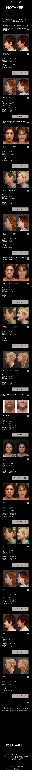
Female (11, 60)
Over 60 (11, 151)
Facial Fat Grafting (21, 258)
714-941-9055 (16, 759)
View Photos (20, 73)
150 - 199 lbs (12, 427)
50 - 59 (11, 420)
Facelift (17, 394)
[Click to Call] (12, 2)
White (10, 61)
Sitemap (16, 768)
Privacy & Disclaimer (16, 767)
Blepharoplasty (20, 121)
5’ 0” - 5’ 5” (12, 108)
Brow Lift (17, 28)
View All (25, 25)
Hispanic (11, 154)
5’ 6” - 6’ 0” (12, 64)
